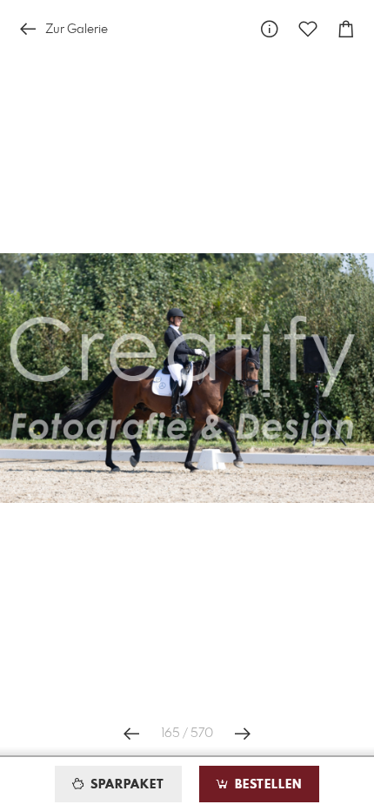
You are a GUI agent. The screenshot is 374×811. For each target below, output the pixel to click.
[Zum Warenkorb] (346, 29)
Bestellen (266, 785)
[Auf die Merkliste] (307, 29)
